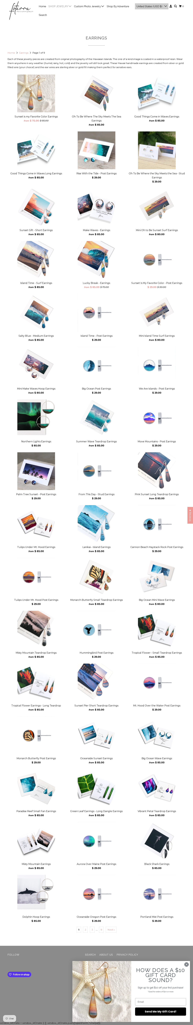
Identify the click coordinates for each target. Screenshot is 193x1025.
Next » (111, 929)
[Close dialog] (186, 964)
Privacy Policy (127, 954)
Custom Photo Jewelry (87, 6)
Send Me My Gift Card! (160, 1011)
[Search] (176, 6)
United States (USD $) (149, 6)
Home (42, 6)
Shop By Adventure (118, 6)
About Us (106, 954)
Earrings (24, 52)
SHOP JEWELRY (58, 6)
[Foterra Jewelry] (21, 10)
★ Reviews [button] (190, 515)
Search (43, 14)
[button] (59, 997)
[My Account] (171, 6)
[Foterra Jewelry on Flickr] (8, 964)
